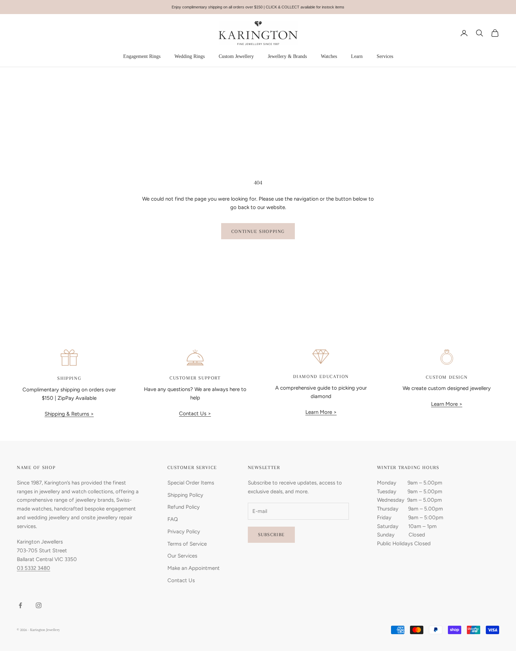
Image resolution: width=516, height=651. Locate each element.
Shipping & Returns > (69, 414)
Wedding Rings (189, 56)
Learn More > (321, 412)
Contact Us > (195, 413)
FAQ (172, 519)
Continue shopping (258, 231)
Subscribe (271, 534)
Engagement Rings (141, 56)
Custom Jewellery (236, 56)
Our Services (182, 556)
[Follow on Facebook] (20, 605)
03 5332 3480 (33, 568)
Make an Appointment (193, 568)
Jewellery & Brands (287, 56)
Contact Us (181, 580)
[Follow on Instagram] (38, 605)
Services (385, 56)
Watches (329, 56)
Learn (357, 56)
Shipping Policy (185, 495)
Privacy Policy (183, 531)
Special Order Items (190, 483)
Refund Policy (183, 507)
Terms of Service (187, 544)
